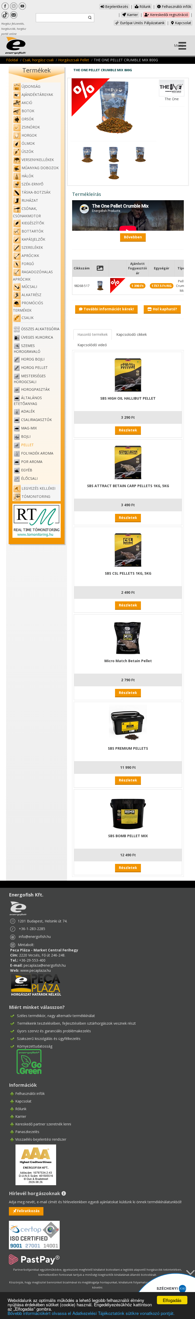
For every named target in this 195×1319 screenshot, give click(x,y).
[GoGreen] (26, 1061)
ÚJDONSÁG (31, 86)
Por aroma (31, 461)
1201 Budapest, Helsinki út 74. (42, 921)
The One (172, 98)
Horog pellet (34, 367)
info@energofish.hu (35, 936)
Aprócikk (30, 255)
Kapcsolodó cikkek (131, 334)
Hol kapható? (164, 309)
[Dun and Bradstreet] (32, 1164)
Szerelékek (32, 247)
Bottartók (32, 231)
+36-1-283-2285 (32, 928)
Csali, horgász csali (38, 59)
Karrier (132, 14)
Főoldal (12, 59)
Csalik (28, 317)
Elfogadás (172, 1300)
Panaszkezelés (27, 1131)
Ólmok (28, 143)
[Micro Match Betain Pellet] (128, 635)
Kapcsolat (182, 22)
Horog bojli (32, 359)
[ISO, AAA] (34, 1232)
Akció (27, 102)
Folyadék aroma (37, 453)
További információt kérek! (108, 309)
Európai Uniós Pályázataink (142, 22)
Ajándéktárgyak (37, 94)
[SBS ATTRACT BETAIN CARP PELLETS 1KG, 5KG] (128, 460)
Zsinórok (31, 127)
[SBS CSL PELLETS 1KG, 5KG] (128, 548)
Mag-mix (29, 428)
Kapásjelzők (33, 239)
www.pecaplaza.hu (35, 970)
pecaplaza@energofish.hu (45, 965)
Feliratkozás (28, 1210)
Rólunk (144, 6)
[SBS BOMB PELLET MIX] (128, 810)
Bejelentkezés (116, 6)
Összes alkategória (40, 328)
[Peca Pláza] (36, 984)
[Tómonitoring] (36, 520)
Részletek (128, 430)
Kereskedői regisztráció (168, 14)
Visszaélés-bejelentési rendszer (40, 1139)
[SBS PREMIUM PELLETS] (128, 723)
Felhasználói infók (176, 6)
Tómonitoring (36, 496)
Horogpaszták (35, 389)
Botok (28, 110)
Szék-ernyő (32, 184)
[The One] (171, 87)
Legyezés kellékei (38, 488)
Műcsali (29, 286)
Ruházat (30, 200)
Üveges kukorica (37, 337)
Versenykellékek (38, 159)
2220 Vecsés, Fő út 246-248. (42, 955)
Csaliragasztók (36, 419)
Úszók (28, 151)
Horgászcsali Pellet (73, 59)
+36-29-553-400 (32, 960)
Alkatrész (31, 294)
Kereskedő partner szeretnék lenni (43, 1124)
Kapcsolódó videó (92, 344)
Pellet (27, 444)
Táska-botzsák (36, 192)
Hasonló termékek (92, 334)
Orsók (28, 119)
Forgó (28, 263)
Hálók (28, 175)
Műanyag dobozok (40, 167)
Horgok (29, 135)
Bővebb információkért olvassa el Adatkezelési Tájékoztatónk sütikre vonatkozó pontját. (91, 1313)
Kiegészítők (33, 223)
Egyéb (26, 470)
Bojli (25, 436)
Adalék (28, 411)
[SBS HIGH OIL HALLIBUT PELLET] (128, 373)
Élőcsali (29, 478)
